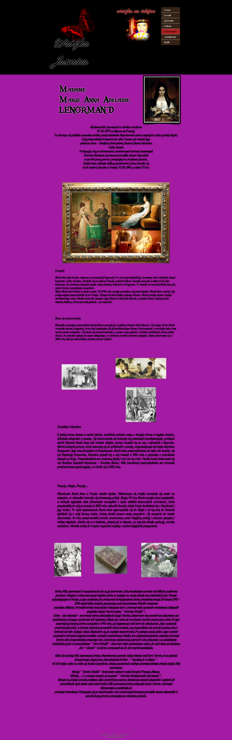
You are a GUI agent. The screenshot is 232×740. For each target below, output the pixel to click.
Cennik (167, 15)
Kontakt (168, 20)
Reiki (166, 42)
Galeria (167, 26)
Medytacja (169, 36)
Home (167, 10)
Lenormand (169, 31)
